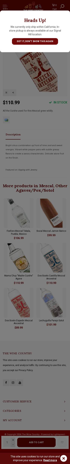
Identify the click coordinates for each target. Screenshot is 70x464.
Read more (50, 460)
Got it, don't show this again (35, 41)
